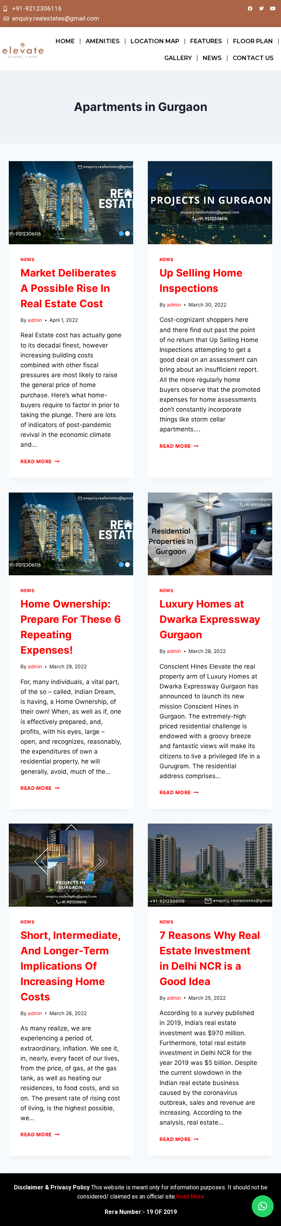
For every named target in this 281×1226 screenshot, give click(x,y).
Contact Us (253, 58)
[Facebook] (250, 8)
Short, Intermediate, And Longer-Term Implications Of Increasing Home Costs (70, 966)
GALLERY (178, 58)
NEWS (27, 259)
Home (65, 41)
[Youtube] (272, 8)
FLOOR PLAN (253, 41)
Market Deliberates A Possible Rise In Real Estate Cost (68, 288)
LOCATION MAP (155, 41)
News (212, 58)
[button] (263, 1206)
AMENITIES (103, 41)
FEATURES (206, 41)
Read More (40, 461)
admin (35, 320)
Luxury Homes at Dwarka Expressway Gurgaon (210, 619)
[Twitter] (261, 8)
